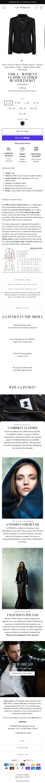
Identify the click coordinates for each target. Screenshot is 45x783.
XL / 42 (36, 103)
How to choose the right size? (22, 284)
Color (22, 119)
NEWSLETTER (22, 754)
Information (22, 748)
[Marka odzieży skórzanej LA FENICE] (22, 7)
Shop (22, 741)
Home (4, 64)
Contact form (22, 308)
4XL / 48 (33, 108)
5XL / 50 (22, 114)
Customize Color (22, 280)
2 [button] (23, 60)
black (22, 123)
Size (22, 99)
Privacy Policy (31, 297)
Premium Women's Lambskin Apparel (21, 64)
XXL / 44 (12, 108)
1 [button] (21, 60)
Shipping (19, 91)
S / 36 (8, 103)
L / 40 (26, 103)
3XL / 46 (22, 108)
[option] (22, 2)
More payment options (22, 143)
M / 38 (17, 103)
